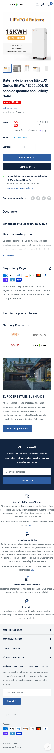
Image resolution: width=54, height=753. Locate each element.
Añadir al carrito (27, 157)
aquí (30, 525)
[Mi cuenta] (42, 4)
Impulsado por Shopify (12, 747)
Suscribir (11, 701)
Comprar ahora (27, 166)
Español (7, 715)
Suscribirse (27, 480)
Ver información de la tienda (20, 188)
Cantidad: (7, 146)
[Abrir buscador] (37, 4)
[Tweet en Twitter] (44, 198)
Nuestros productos (17, 428)
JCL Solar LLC (10, 108)
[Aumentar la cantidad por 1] (32, 147)
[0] (49, 4)
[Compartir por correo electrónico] (49, 198)
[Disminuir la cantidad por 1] (17, 147)
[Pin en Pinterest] (38, 198)
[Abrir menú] (4, 5)
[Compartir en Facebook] (33, 198)
